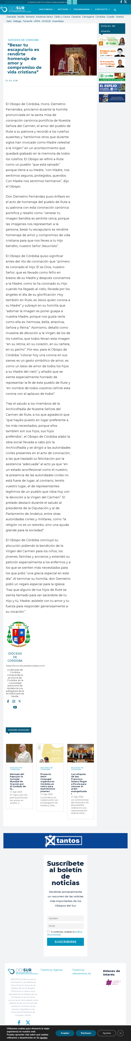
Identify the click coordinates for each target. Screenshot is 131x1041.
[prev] (69, 2)
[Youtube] (15, 707)
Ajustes (107, 1033)
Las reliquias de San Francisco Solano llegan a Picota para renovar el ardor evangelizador (79, 784)
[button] (115, 10)
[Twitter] (125, 2)
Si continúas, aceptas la (64, 933)
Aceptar (65, 1033)
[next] (75, 2)
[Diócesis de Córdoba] (18, 634)
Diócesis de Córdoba (23, 40)
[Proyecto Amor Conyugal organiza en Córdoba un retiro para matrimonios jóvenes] (50, 753)
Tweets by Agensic (51, 969)
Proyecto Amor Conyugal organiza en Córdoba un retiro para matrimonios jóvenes (47, 783)
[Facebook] (121, 2)
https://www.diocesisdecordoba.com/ (15, 665)
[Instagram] (14, 701)
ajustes (43, 1037)
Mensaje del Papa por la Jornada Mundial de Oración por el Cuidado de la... (18, 781)
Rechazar (86, 1033)
